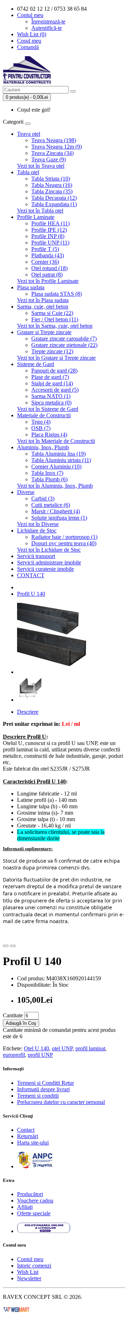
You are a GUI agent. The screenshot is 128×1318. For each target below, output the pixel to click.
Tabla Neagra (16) (51, 185)
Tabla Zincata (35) (52, 191)
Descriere (27, 712)
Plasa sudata (30, 287)
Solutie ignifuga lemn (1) (59, 518)
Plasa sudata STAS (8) (56, 294)
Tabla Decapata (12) (54, 198)
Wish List (27, 1272)
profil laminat (90, 1048)
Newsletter (29, 1278)
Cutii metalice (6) (50, 505)
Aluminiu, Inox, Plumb (43, 447)
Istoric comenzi (34, 1266)
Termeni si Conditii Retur (45, 1083)
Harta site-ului (33, 1143)
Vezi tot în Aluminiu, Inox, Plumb (55, 486)
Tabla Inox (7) (47, 473)
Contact (25, 1130)
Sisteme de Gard (35, 364)
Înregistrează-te (48, 21)
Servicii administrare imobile (49, 562)
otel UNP (62, 1048)
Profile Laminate (35, 217)
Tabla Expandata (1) (54, 204)
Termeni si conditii (38, 1096)
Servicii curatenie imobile (45, 569)
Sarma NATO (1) (50, 396)
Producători (30, 1194)
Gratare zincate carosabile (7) (64, 339)
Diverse (25, 492)
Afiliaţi (25, 1207)
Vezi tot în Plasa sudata (43, 300)
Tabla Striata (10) (50, 179)
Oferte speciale (33, 1213)
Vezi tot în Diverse (38, 524)
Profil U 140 (31, 594)
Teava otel (28, 134)
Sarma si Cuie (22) (52, 313)
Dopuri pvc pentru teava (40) (63, 543)
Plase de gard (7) (50, 377)
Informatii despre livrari (43, 1089)
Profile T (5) (45, 249)
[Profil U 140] (52, 672)
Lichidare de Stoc (37, 530)
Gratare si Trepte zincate (44, 332)
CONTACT (30, 575)
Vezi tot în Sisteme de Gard (47, 409)
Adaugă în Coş (21, 1023)
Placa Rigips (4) (49, 435)
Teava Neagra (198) (53, 140)
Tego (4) (40, 422)
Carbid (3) (42, 498)
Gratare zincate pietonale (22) (64, 345)
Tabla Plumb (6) (49, 479)
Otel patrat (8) (47, 275)
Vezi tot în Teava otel (40, 166)
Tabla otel (28, 172)
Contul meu (30, 1259)
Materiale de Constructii (44, 415)
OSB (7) (40, 428)
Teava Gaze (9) (48, 159)
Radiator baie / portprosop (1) (64, 537)
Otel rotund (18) (49, 268)
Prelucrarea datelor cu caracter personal (61, 1102)
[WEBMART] (16, 1309)
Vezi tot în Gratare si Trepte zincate (56, 358)
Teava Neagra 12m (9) (56, 147)
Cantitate (13, 1015)
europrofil (14, 1055)
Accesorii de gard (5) (55, 390)
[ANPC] (35, 1166)
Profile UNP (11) (50, 243)
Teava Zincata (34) (52, 153)
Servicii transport (36, 556)
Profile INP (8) (47, 236)
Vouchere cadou (35, 1201)
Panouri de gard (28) (54, 371)
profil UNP (40, 1055)
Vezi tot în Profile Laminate (48, 281)
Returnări (27, 1136)
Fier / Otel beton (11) (54, 319)
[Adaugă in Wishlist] (6, 946)
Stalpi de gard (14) (52, 383)
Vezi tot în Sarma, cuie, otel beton (54, 326)
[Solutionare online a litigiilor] (43, 1231)
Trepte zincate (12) (52, 351)
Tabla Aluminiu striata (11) (61, 460)
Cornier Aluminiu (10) (56, 467)
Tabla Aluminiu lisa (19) (58, 454)
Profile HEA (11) (50, 223)
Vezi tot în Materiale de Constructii (56, 441)
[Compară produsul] (13, 946)
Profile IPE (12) (49, 230)
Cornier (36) (45, 262)
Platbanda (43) (47, 255)
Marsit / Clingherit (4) (55, 511)
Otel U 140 (36, 1048)
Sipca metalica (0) (51, 403)
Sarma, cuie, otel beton (42, 307)
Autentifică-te (46, 28)
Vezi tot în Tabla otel (40, 211)
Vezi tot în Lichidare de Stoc (49, 550)
